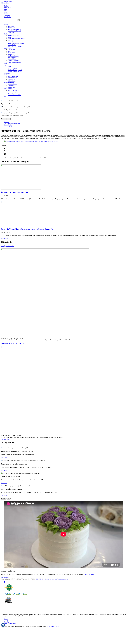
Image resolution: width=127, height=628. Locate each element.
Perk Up (10, 51)
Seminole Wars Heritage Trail (16, 43)
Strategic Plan (11, 27)
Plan (5, 12)
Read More (4, 457)
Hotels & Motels (12, 67)
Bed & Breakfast (12, 68)
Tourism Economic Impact (15, 29)
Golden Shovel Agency (52, 626)
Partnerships (11, 26)
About (6, 24)
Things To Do (8, 125)
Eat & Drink (7, 7)
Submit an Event (8, 15)
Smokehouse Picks (13, 54)
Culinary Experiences (13, 60)
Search (6, 96)
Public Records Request (14, 31)
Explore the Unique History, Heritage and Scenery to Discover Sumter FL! (27, 229)
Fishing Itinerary (12, 77)
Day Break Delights (13, 56)
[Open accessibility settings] (3, 625)
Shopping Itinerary (13, 76)
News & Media (8, 88)
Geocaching (11, 40)
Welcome (6, 122)
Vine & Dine (11, 49)
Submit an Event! (89, 574)
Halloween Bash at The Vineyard (12, 343)
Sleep (5, 10)
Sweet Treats (11, 52)
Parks (9, 37)
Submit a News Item (13, 90)
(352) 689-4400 (40, 579)
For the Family (12, 45)
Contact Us (11, 32)
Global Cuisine (12, 59)
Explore (6, 6)
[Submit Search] (18, 20)
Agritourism (11, 42)
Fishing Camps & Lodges (15, 71)
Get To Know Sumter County (12, 123)
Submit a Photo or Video (14, 95)
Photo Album (11, 93)
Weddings (7, 73)
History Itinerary (12, 79)
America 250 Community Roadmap (15, 192)
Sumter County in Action (14, 92)
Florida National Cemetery (15, 46)
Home (6, 619)
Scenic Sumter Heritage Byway (16, 38)
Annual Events (12, 85)
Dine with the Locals (13, 57)
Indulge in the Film (7, 246)
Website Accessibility (10, 623)
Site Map (6, 622)
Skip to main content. (6, 1)
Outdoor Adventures (13, 35)
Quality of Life (8, 126)
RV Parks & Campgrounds (15, 70)
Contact (6, 620)
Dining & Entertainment (14, 62)
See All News (4, 238)
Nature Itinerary (12, 81)
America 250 (7, 17)
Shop (5, 9)
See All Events (5, 439)
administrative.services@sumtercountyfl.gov (56, 579)
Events (6, 13)
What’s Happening (9, 82)
